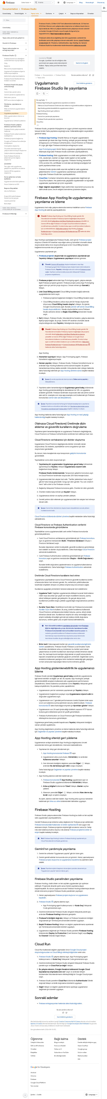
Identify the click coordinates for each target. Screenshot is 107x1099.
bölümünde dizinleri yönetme (52, 516)
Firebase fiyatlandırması (53, 345)
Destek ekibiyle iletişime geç (87, 1042)
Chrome (33, 1076)
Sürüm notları (82, 1052)
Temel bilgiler (19, 13)
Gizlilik (39, 1094)
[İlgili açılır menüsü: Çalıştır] (66, 13)
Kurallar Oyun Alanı (46, 610)
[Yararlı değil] (93, 75)
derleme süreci (71, 371)
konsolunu (87, 538)
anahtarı (57, 264)
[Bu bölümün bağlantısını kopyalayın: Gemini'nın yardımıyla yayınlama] (77, 849)
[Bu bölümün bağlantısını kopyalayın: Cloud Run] (52, 944)
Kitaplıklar (34, 1052)
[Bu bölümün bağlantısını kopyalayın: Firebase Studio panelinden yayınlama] (85, 879)
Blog (80, 2)
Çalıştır (61, 13)
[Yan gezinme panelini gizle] (25, 1095)
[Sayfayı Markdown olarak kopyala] (44, 93)
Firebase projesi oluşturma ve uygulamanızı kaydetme (59, 860)
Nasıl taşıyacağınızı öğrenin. (60, 34)
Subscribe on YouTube (61, 1052)
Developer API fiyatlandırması (65, 231)
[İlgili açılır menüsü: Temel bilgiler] (26, 13)
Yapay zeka (35, 13)
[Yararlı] (90, 75)
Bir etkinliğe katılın (60, 1056)
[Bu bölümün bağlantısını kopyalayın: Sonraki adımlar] (60, 998)
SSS (79, 1059)
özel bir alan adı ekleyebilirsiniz (59, 398)
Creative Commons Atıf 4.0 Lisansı (69, 1021)
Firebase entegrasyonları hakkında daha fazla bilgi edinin (60, 1004)
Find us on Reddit (60, 1046)
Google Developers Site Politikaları (78, 1024)
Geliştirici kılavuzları (37, 1042)
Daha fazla (25, 2)
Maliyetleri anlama (62, 229)
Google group (82, 1049)
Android (33, 1073)
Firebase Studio (28, 9)
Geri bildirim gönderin (84, 83)
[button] (12, 43)
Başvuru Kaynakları (77, 13)
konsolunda (56, 753)
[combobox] (44, 2)
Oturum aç (100, 2)
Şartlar (33, 1094)
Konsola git (90, 2)
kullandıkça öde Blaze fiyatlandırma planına (66, 221)
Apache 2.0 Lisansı (36, 1024)
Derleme (49, 13)
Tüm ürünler (34, 1086)
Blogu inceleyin (59, 1042)
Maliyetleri (85, 342)
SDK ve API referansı (37, 1046)
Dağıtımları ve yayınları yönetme (50, 732)
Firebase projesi (85, 240)
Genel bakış (7, 13)
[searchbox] (14, 20)
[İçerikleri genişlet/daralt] (46, 100)
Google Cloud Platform (38, 1083)
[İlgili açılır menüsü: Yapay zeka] (41, 13)
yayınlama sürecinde (70, 626)
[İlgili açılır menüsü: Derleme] (54, 13)
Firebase (37, 75)
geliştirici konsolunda (78, 453)
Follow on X (58, 1049)
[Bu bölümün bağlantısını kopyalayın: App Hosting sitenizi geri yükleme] (79, 738)
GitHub (33, 1056)
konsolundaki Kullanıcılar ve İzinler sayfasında (55, 825)
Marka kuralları (82, 1056)
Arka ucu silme (55, 801)
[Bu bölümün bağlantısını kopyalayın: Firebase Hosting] (63, 810)
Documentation (10, 9)
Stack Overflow (83, 1046)
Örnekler (90, 13)
